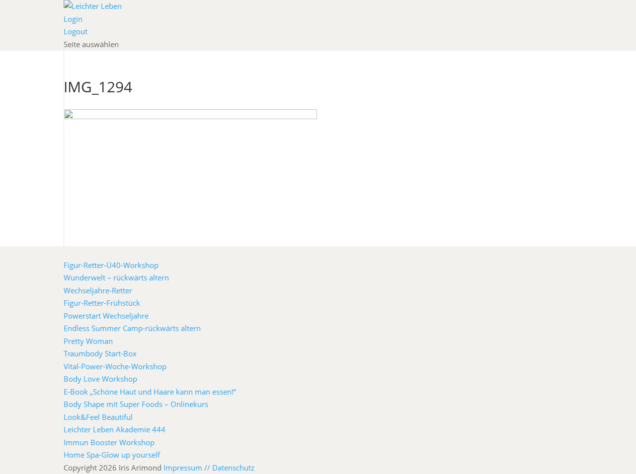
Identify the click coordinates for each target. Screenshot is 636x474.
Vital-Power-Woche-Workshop (115, 366)
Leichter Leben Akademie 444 (114, 429)
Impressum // (187, 468)
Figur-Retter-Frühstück (102, 303)
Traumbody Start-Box (100, 353)
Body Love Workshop (100, 379)
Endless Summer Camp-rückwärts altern (132, 328)
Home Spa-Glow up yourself (112, 455)
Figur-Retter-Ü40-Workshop (111, 265)
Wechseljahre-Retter (98, 290)
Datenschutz (233, 468)
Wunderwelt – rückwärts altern (116, 277)
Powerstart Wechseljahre (106, 316)
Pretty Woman (88, 341)
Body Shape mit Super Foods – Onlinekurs (136, 404)
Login (73, 19)
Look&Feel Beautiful (98, 417)
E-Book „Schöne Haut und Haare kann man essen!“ (150, 392)
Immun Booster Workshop (109, 442)
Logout (75, 31)
